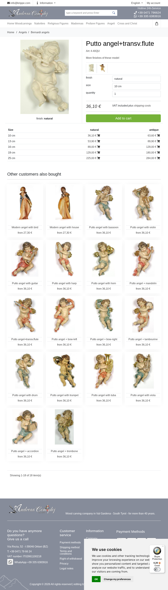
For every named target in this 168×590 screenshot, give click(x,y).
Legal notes (66, 568)
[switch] (157, 569)
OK (96, 579)
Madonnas (77, 23)
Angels (23, 32)
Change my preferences (117, 579)
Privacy (64, 563)
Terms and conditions (66, 552)
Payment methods (70, 542)
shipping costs (142, 105)
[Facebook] (10, 562)
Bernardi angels (40, 32)
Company (91, 538)
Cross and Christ (127, 23)
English (136, 3)
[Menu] (163, 547)
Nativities (39, 23)
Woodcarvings (23, 23)
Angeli (111, 23)
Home (10, 32)
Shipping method (70, 547)
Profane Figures (95, 23)
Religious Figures (58, 23)
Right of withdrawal (71, 558)
